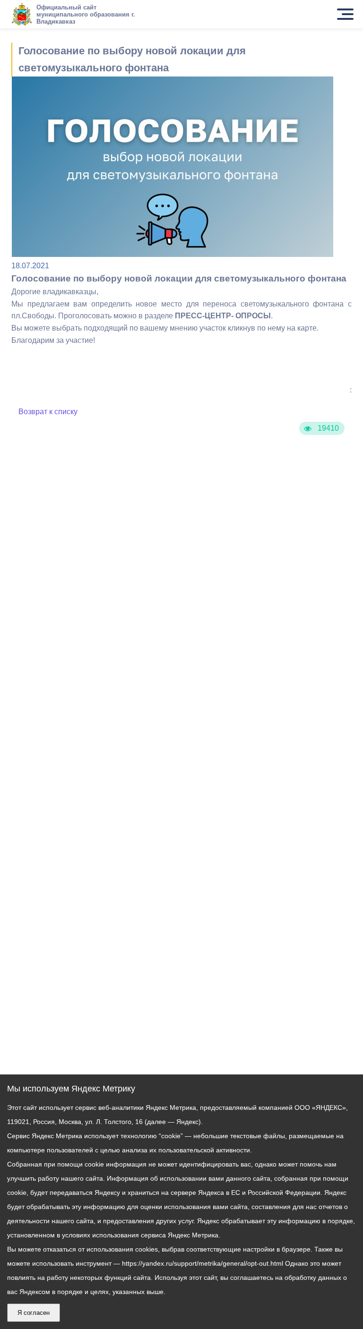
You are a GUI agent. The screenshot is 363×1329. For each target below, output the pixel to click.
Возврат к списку (48, 412)
